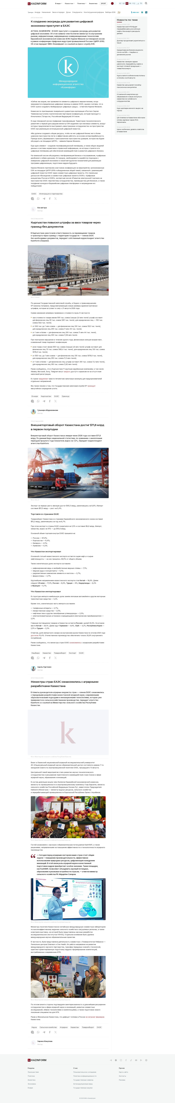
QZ (124, 3)
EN (130, 3)
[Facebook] (49, 198)
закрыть (67, 372)
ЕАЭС (34, 194)
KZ (120, 3)
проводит (91, 386)
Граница (65, 396)
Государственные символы (83, 1080)
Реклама (122, 1080)
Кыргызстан (46, 396)
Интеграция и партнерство (50, 194)
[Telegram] (44, 198)
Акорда (37, 12)
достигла (34, 635)
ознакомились (75, 643)
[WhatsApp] (38, 198)
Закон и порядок (58, 12)
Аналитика (93, 3)
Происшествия (33, 1072)
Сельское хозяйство (48, 1027)
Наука (34, 1027)
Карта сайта (123, 1072)
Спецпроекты (77, 12)
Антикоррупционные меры (83, 1084)
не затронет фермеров (95, 1017)
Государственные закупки (82, 1088)
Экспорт (72, 653)
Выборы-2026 (110, 12)
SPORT (103, 3)
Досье (68, 12)
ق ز (138, 3)
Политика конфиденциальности (84, 1076)
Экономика (32, 1084)
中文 (133, 3)
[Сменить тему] (114, 3)
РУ (127, 3)
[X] (55, 198)
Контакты (122, 1076)
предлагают (43, 379)
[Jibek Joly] (135, 12)
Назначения (46, 12)
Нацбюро (36, 653)
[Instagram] (32, 198)
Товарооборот (60, 653)
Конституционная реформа (94, 12)
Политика (31, 1076)
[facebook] (126, 1060)
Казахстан (47, 653)
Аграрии (64, 1027)
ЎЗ (141, 3)
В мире (35, 396)
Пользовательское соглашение (84, 1072)
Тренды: (31, 12)
